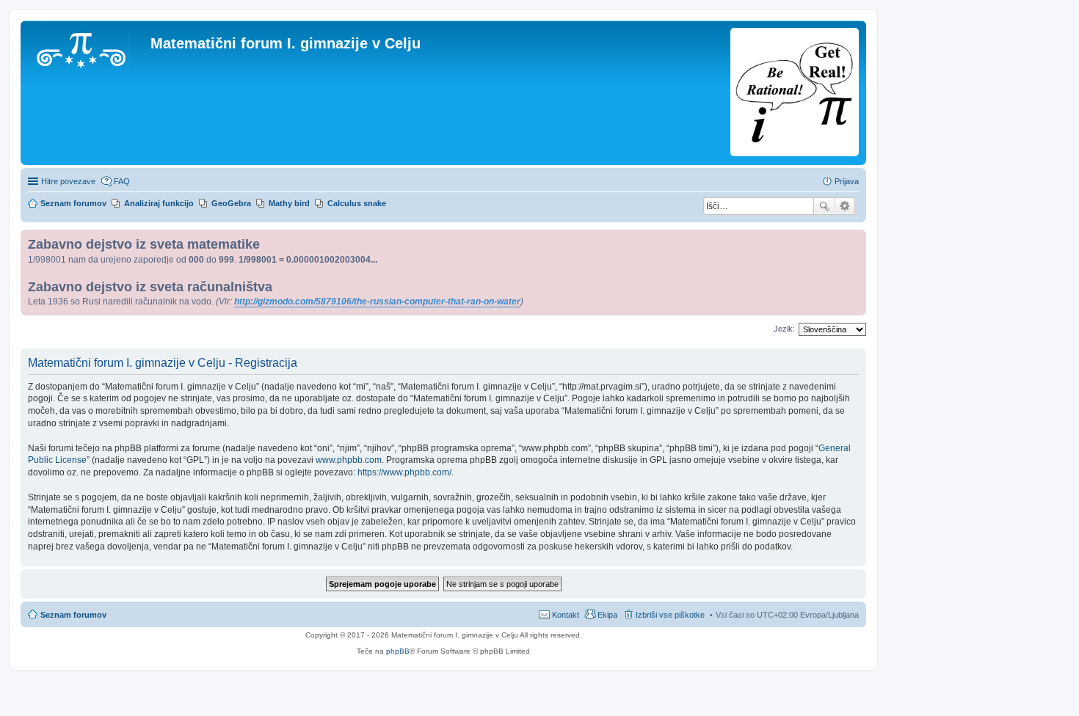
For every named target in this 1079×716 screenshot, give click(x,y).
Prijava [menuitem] (847, 181)
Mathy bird (289, 203)
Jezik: (784, 328)
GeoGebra (231, 203)
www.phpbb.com (349, 460)
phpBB (398, 651)
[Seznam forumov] (87, 47)
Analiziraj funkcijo (159, 203)
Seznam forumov (73, 614)
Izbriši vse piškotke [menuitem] (670, 614)
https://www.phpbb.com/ (404, 472)
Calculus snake (356, 203)
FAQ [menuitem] (122, 181)
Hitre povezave (68, 181)
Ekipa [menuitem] (607, 614)
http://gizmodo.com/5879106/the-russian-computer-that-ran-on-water (377, 301)
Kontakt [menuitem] (565, 614)
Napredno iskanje (845, 206)
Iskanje (824, 206)
